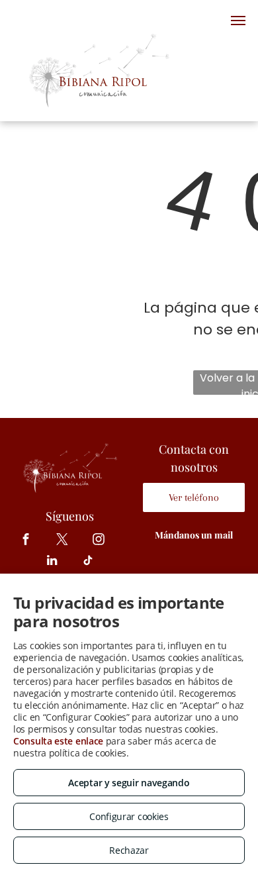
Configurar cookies (129, 816)
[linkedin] (52, 562)
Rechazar (129, 850)
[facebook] (26, 541)
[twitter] (62, 541)
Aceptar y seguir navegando (128, 782)
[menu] (238, 20)
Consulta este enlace (58, 741)
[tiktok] (88, 562)
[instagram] (99, 541)
